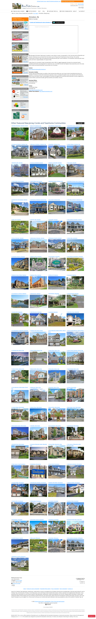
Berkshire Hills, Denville (17, 162)
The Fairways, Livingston (54, 256)
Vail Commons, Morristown (55, 425)
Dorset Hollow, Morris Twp (36, 350)
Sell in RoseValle (63, 588)
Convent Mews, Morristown (18, 407)
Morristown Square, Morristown (19, 425)
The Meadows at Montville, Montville (20, 330)
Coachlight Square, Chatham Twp (74, 125)
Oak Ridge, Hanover (53, 219)
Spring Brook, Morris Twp (73, 369)
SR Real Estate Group (41, 1)
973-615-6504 (81, 4)
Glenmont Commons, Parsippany (74, 464)
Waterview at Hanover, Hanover (37, 238)
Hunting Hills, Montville (17, 312)
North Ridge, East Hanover (36, 181)
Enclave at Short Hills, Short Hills (74, 519)
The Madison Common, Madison (19, 293)
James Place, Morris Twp (54, 350)
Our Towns (35, 13)
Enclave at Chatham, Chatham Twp (19, 144)
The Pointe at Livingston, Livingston (75, 256)
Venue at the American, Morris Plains (75, 330)
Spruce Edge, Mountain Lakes (55, 444)
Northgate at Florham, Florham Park (38, 199)
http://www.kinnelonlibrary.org (36, 90)
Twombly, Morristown (35, 425)
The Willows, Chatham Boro (55, 125)
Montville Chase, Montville (73, 312)
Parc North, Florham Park (54, 199)
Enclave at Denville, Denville (36, 162)
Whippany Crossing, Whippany (19, 556)
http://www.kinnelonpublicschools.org (37, 69)
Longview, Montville (53, 312)
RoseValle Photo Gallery (45, 588)
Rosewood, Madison (71, 275)
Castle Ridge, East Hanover (18, 181)
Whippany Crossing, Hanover (55, 238)
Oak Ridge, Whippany (53, 538)
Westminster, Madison (35, 293)
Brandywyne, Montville (54, 293)
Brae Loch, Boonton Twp (35, 125)
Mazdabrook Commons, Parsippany (38, 482)
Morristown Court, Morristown (74, 407)
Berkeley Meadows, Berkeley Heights (20, 125)
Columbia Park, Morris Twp (18, 350)
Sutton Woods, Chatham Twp (73, 144)
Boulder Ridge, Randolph (72, 501)
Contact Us (70, 588)
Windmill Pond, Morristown (18, 444)
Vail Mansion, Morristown (73, 425)
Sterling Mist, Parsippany (17, 501)
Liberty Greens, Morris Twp (18, 369)
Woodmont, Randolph (54, 519)
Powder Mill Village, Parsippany (56, 482)
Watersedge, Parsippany (35, 501)
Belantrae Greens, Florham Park (56, 181)
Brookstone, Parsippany (35, 464)
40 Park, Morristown (71, 387)
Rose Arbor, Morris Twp (54, 369)
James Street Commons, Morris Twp (75, 350)
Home (24, 588)
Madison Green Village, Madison (19, 275)
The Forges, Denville (71, 162)
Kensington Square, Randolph (37, 519)
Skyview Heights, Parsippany (73, 482)
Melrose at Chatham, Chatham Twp (38, 144)
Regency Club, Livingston (35, 256)
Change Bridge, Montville (72, 293)
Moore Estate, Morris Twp (36, 369)
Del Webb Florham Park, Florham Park (75, 181)
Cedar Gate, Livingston (72, 238)
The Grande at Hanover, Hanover (74, 219)
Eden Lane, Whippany (35, 538)
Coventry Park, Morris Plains (36, 330)
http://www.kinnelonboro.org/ (45, 91)
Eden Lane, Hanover (16, 219)
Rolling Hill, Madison (53, 275)
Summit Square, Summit (17, 538)
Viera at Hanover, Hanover (18, 238)
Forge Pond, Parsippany (54, 464)
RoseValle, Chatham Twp (54, 144)
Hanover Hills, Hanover (35, 219)
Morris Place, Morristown (54, 407)
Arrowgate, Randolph (53, 501)
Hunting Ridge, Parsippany (18, 482)
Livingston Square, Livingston (18, 256)
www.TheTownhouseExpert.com (54, 1)
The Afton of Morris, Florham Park (74, 199)
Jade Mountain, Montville (36, 312)
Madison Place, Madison (35, 275)
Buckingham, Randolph (17, 519)
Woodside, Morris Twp (54, 387)
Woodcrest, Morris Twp (35, 387)
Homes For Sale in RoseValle (33, 588)
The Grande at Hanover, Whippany (75, 538)
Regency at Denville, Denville (55, 162)
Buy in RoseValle (55, 588)
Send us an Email (16, 583)
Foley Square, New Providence (18, 464)
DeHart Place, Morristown (36, 407)
